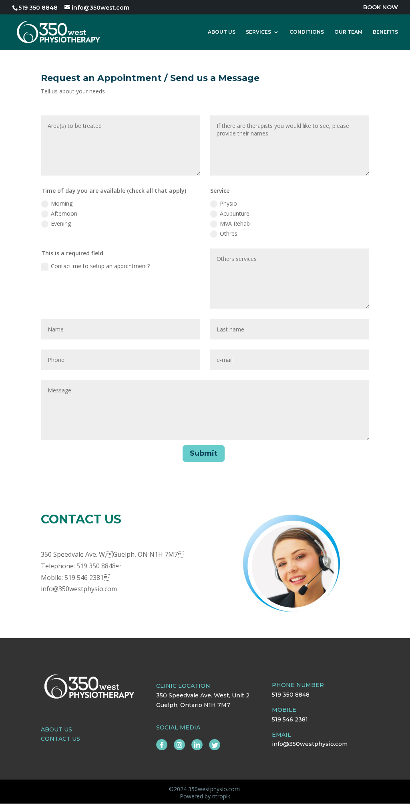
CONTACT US (60, 738)
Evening (61, 223)
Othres (228, 233)
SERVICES (258, 32)
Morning (61, 203)
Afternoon (64, 213)
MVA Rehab (235, 223)
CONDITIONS (306, 32)
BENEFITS (385, 32)
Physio (228, 203)
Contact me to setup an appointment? (100, 266)
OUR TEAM (348, 32)
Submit (203, 453)
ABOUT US (221, 32)
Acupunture (234, 213)
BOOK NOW (380, 7)
